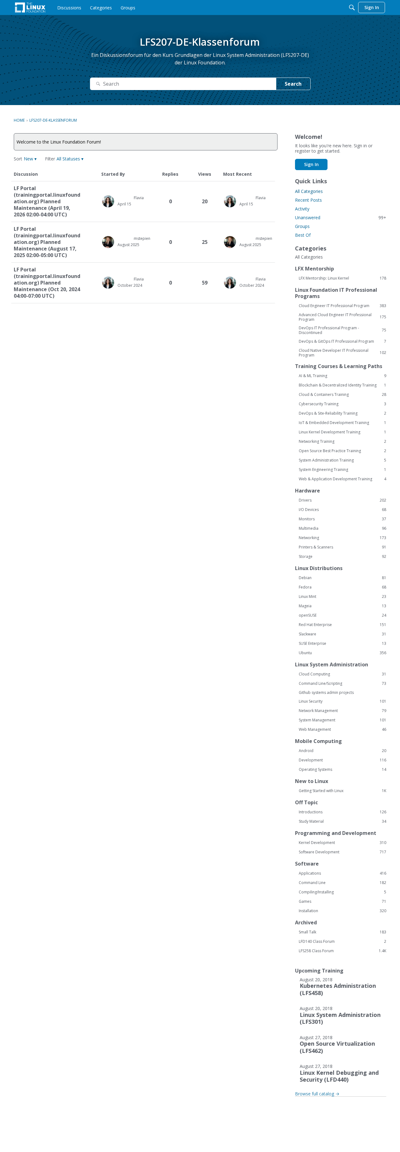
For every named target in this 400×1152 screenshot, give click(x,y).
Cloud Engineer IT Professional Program (342, 306)
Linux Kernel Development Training (342, 432)
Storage (342, 556)
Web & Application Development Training (342, 479)
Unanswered (340, 217)
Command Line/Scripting (342, 683)
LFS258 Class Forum (342, 951)
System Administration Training (342, 460)
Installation (342, 911)
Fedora (342, 587)
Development (342, 760)
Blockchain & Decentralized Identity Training (342, 385)
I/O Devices (342, 510)
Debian (342, 578)
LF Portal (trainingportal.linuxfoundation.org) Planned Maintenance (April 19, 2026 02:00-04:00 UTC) (47, 201)
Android (342, 751)
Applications (342, 873)
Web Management (342, 729)
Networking (342, 538)
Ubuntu (342, 653)
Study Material (342, 821)
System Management (342, 720)
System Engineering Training (342, 469)
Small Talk (342, 932)
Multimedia (342, 528)
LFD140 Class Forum (342, 941)
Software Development (342, 852)
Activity (302, 209)
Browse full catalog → (317, 1094)
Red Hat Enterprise (342, 625)
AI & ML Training (342, 376)
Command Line (342, 883)
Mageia (342, 606)
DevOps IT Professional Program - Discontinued (342, 330)
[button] (30, 158)
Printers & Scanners (342, 547)
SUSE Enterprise (342, 643)
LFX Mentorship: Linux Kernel (342, 278)
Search (293, 83)
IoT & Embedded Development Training (342, 423)
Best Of (303, 235)
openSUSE (342, 615)
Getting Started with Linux (342, 791)
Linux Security (342, 701)
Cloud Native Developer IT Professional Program (342, 352)
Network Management (342, 711)
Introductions (342, 812)
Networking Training (342, 441)
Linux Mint (342, 596)
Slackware (342, 634)
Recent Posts (308, 200)
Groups (302, 226)
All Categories (309, 191)
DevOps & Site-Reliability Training (342, 413)
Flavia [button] (139, 197)
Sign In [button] (311, 164)
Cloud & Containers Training (342, 394)
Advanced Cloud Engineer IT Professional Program (342, 317)
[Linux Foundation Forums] (30, 8)
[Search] (352, 7)
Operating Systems (342, 769)
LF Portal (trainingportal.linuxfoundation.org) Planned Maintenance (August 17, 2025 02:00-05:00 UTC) (47, 242)
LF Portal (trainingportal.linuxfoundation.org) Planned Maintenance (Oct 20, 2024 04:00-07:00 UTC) (47, 282)
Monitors (342, 519)
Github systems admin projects (326, 692)
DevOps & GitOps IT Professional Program (342, 341)
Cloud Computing (342, 674)
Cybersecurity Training (342, 404)
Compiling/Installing (342, 892)
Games (342, 901)
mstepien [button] (142, 238)
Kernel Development (342, 843)
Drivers (342, 500)
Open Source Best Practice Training (342, 451)
